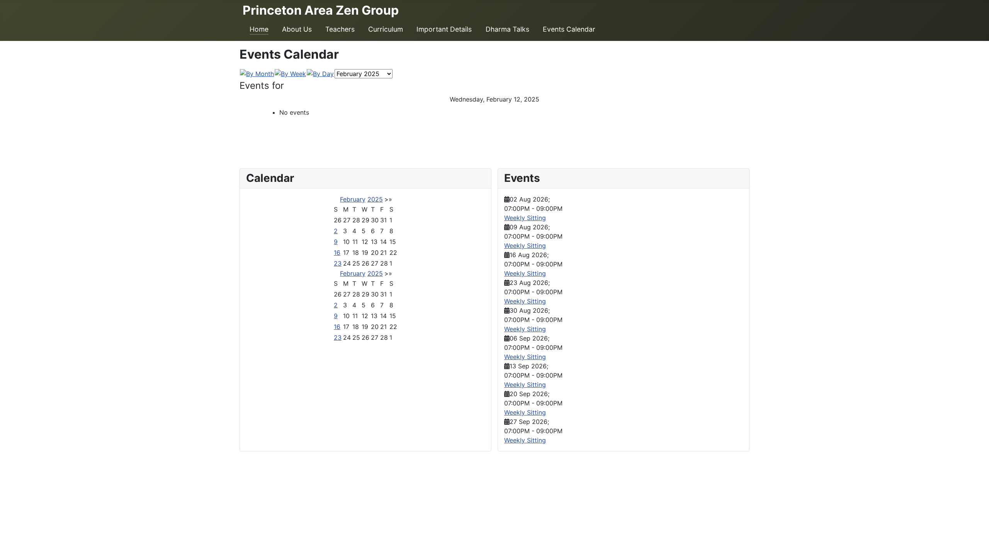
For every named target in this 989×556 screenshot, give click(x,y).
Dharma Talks (507, 29)
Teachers (340, 29)
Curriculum (385, 29)
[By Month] (257, 73)
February (352, 199)
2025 (375, 199)
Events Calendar (569, 29)
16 (337, 252)
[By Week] (290, 73)
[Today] (320, 73)
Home (259, 29)
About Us (297, 29)
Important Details (444, 29)
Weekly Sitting (525, 218)
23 (338, 263)
